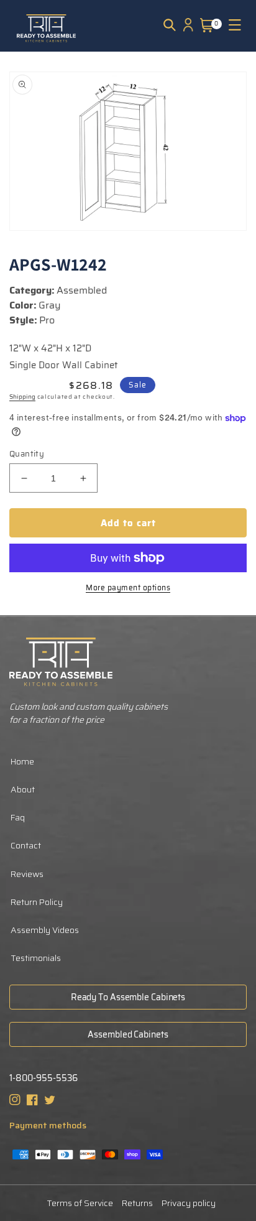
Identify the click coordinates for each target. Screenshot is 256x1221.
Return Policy (37, 902)
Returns (137, 1203)
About (23, 789)
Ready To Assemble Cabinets (128, 997)
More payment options (128, 587)
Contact (26, 845)
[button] (169, 25)
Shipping (22, 396)
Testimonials (36, 958)
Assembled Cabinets (128, 1034)
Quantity (26, 454)
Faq (18, 817)
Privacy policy (189, 1203)
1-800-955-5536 (43, 1078)
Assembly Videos (45, 930)
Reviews (27, 874)
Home (22, 761)
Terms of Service (80, 1203)
